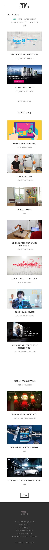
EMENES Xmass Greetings (24, 279)
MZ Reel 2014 (24, 113)
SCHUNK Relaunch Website (24, 447)
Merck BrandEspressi (24, 143)
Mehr (24, 495)
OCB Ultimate (24, 210)
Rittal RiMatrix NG (24, 88)
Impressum (19, 542)
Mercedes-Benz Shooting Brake (24, 481)
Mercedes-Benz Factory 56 (24, 54)
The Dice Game (24, 177)
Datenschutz (29, 542)
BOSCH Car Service (24, 312)
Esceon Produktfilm (24, 381)
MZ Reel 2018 (24, 101)
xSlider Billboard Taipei (24, 414)
